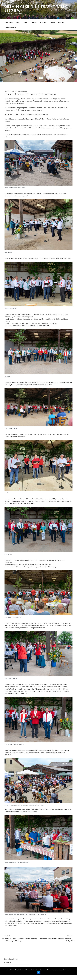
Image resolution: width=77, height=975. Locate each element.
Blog (18, 22)
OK (38, 972)
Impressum (7, 962)
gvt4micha (22, 91)
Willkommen (9, 22)
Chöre (25, 22)
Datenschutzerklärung (11, 959)
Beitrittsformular (10, 27)
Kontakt (61, 22)
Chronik (52, 22)
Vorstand (43, 22)
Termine (33, 22)
